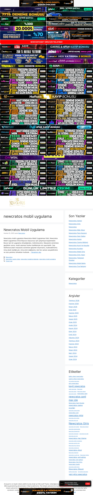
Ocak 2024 (73, 359)
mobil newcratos (72, 389)
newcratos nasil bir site (74, 443)
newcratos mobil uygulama (47, 259)
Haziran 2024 (74, 344)
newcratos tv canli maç (74, 455)
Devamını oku (36, 252)
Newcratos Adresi (75, 221)
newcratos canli (82, 394)
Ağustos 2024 (74, 338)
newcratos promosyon (74, 447)
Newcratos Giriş (74, 224)
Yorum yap (9, 261)
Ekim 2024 (72, 331)
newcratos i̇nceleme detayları (30, 259)
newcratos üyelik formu (74, 467)
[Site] (23, 71)
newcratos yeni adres (77, 457)
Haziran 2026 (74, 304)
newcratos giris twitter (74, 418)
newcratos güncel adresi (74, 429)
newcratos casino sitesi (13, 259)
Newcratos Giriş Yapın (77, 255)
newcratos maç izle (73, 436)
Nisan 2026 (73, 307)
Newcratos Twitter (84, 455)
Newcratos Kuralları (76, 249)
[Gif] (46, 96)
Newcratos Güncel (84, 426)
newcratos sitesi (75, 450)
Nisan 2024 (73, 350)
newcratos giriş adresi (74, 426)
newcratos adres (72, 391)
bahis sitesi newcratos (76, 376)
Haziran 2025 (74, 313)
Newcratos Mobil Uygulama (24, 230)
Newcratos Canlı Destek (76, 403)
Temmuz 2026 (74, 301)
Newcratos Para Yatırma (74, 445)
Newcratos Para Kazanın (78, 233)
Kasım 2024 (73, 328)
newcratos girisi (76, 415)
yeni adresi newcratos (83, 471)
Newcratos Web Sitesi (77, 230)
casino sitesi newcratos (76, 379)
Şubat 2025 (73, 319)
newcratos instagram (73, 433)
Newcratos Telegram (73, 452)
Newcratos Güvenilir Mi (74, 431)
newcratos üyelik (74, 464)
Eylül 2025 (72, 310)
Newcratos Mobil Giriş (77, 252)
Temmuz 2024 (74, 341)
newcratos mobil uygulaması (75, 441)
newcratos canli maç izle (77, 398)
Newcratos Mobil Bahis (77, 263)
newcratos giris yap (73, 420)
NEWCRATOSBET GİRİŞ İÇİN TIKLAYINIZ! (47, 42)
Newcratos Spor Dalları (77, 236)
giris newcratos (74, 383)
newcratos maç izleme (77, 438)
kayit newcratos (77, 386)
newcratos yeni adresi (76, 460)
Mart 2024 (72, 353)
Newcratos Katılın (75, 239)
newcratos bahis (72, 393)
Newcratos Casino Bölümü (78, 242)
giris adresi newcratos (74, 381)
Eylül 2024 (72, 335)
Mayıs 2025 (73, 316)
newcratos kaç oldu (83, 433)
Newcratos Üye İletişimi (77, 266)
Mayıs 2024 (73, 347)
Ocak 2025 (73, 322)
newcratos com (74, 413)
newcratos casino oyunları (76, 406)
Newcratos (9, 257)
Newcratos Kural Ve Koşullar (79, 245)
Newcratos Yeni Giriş (75, 462)
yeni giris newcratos (78, 474)
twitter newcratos (73, 471)
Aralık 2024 (73, 325)
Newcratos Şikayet (76, 469)
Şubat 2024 (73, 356)
